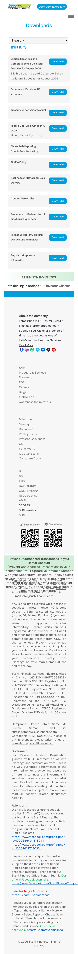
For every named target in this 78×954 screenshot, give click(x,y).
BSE (21, 471)
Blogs (22, 392)
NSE (21, 476)
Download (58, 61)
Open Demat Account (52, 6)
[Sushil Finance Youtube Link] (53, 350)
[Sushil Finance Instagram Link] (26, 350)
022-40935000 (40, 736)
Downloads (26, 377)
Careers (24, 387)
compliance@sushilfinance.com (32, 743)
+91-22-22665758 (54, 592)
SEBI (22, 515)
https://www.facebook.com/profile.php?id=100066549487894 (38, 838)
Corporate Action (30, 458)
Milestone (25, 419)
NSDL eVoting (28, 495)
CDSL (22, 481)
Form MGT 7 (27, 448)
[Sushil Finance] (19, 8)
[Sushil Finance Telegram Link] (37, 350)
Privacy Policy (28, 434)
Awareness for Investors (35, 402)
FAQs (22, 382)
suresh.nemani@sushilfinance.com (34, 732)
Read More (26, 345)
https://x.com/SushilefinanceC (31, 895)
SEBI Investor (27, 510)
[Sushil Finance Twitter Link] (48, 350)
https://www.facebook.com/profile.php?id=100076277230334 (38, 846)
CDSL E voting (28, 491)
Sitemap (24, 424)
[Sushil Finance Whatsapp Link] (32, 350)
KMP (22, 367)
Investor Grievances (32, 439)
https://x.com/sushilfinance (45, 930)
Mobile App (26, 397)
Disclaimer (26, 429)
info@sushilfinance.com (37, 596)
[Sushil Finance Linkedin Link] (42, 350)
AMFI (22, 500)
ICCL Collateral (29, 453)
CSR (21, 444)
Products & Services (32, 372)
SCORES (24, 505)
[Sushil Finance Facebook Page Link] (21, 350)
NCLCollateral (28, 486)
